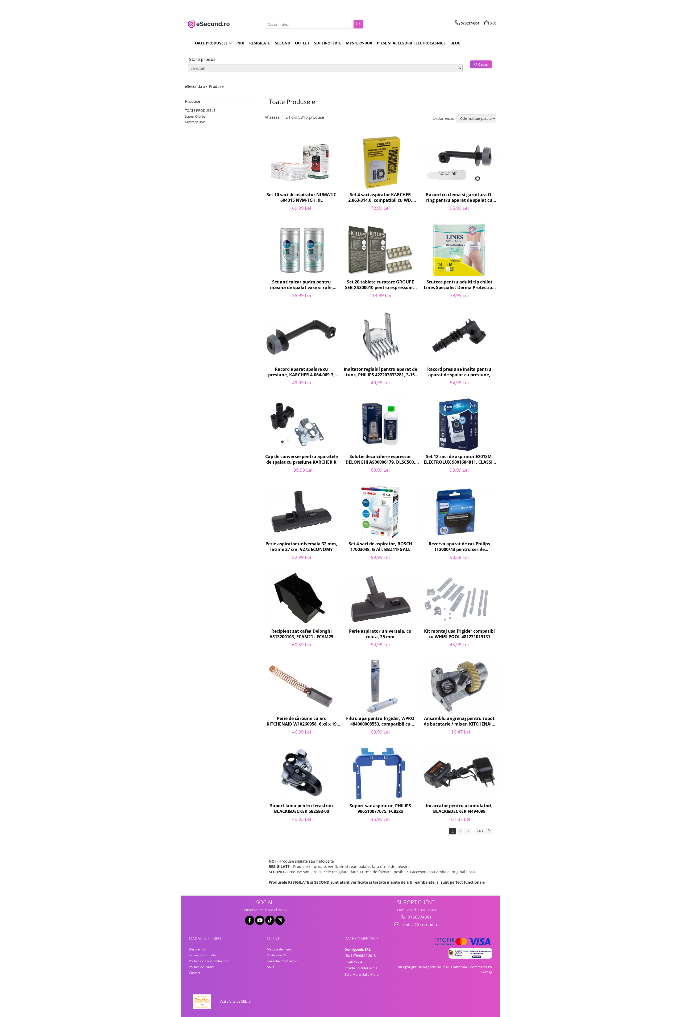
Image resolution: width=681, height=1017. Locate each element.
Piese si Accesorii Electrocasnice (411, 43)
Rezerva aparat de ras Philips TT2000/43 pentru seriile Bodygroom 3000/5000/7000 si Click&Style (459, 547)
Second (282, 43)
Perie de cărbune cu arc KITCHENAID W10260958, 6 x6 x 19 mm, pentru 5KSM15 (302, 721)
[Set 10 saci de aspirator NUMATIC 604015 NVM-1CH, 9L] (301, 163)
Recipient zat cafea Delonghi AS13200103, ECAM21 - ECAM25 (301, 634)
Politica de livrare (201, 967)
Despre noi (197, 949)
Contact (194, 972)
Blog (455, 43)
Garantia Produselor (282, 961)
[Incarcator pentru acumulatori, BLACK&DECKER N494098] (459, 774)
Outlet (302, 43)
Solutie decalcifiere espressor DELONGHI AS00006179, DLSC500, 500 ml (380, 460)
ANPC (271, 967)
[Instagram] (280, 920)
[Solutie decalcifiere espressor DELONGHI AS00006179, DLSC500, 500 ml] (380, 424)
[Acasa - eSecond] (211, 24)
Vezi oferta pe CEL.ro (235, 1001)
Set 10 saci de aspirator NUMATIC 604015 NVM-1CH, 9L (301, 197)
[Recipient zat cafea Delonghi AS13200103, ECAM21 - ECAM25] (301, 599)
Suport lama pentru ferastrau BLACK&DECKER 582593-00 (301, 808)
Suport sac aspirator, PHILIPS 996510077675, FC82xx (380, 808)
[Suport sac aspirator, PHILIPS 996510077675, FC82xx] (380, 773)
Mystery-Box (359, 43)
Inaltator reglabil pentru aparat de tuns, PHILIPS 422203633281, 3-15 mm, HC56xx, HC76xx (380, 372)
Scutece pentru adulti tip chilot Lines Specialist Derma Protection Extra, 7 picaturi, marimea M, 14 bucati (459, 285)
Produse (216, 86)
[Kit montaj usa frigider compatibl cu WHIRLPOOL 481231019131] (459, 599)
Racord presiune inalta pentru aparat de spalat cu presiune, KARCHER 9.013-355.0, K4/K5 (459, 372)
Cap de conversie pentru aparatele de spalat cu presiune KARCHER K (301, 459)
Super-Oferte (327, 43)
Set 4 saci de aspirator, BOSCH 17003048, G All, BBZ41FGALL (380, 546)
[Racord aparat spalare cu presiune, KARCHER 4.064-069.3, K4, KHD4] (301, 337)
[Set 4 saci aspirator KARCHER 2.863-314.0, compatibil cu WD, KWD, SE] (380, 162)
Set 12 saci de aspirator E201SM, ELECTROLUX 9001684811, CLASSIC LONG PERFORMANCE (459, 460)
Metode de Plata (279, 949)
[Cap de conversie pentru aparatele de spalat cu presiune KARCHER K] (301, 424)
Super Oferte (195, 116)
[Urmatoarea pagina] (488, 831)
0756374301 (419, 917)
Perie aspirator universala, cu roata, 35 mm (380, 634)
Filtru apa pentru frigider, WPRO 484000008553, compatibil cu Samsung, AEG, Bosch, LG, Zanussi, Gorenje (380, 721)
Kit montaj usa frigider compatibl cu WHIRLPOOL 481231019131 (459, 634)
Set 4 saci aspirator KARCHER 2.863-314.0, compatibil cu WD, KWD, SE (380, 198)
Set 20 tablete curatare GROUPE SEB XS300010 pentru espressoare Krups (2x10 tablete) (380, 285)
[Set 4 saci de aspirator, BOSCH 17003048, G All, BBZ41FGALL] (380, 511)
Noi (240, 43)
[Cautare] (358, 24)
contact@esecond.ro (419, 924)
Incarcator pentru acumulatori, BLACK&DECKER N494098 (459, 808)
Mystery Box (195, 122)
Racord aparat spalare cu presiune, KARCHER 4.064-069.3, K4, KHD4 (301, 372)
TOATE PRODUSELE (200, 110)
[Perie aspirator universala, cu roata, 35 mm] (380, 599)
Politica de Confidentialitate (209, 961)
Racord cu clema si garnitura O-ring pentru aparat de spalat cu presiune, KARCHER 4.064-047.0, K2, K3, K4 (459, 198)
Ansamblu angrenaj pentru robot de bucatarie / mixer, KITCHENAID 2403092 (459, 721)
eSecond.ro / (196, 86)
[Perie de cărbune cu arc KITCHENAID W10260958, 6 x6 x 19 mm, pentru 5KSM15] (301, 686)
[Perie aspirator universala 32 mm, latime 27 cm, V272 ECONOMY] (301, 512)
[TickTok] (270, 920)
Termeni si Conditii (203, 955)
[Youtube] (259, 920)
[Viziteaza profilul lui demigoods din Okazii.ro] (202, 1001)
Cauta (482, 64)
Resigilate (259, 43)
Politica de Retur (279, 955)
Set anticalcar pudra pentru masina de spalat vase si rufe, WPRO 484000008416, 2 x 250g (301, 285)
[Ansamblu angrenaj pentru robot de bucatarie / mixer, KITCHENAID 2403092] (459, 686)
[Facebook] (249, 920)
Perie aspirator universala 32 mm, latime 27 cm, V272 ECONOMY (301, 546)
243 (479, 830)
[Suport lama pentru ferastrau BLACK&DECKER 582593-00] (301, 773)
